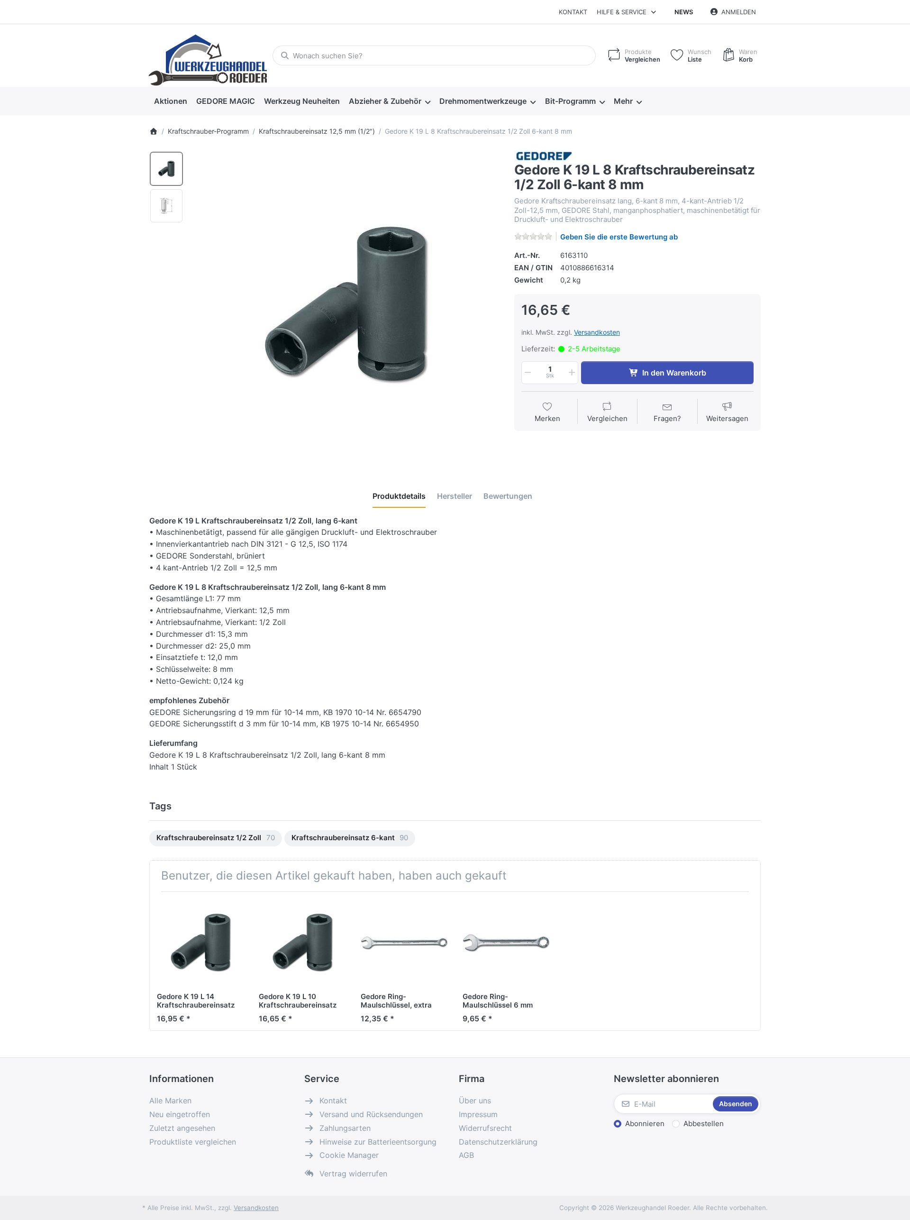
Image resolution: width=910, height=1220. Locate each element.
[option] (166, 168)
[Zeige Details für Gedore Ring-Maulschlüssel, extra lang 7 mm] (404, 942)
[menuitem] (170, 101)
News (683, 12)
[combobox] (434, 55)
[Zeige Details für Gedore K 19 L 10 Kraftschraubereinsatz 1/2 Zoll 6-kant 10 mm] (302, 942)
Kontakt (573, 12)
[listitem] (345, 304)
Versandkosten (597, 332)
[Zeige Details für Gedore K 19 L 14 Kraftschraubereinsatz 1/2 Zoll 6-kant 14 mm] (200, 942)
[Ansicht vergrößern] (345, 304)
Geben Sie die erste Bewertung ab (619, 236)
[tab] (399, 496)
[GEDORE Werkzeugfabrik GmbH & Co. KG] (543, 155)
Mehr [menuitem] (623, 101)
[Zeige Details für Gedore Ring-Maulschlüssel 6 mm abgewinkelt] (506, 942)
